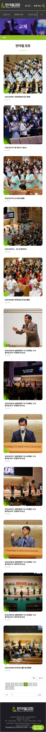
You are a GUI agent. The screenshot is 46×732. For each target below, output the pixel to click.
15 (35, 684)
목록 (34, 678)
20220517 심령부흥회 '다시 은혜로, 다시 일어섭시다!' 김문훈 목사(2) (20, 457)
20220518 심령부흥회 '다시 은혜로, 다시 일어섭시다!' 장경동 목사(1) (20, 404)
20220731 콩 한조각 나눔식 (16, 148)
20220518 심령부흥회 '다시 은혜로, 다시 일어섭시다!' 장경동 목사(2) (20, 352)
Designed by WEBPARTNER (16, 727)
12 (21, 684)
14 (30, 684)
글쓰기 (41, 678)
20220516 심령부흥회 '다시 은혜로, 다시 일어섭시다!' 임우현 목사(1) (20, 616)
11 (16, 684)
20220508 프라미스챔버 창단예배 (18, 668)
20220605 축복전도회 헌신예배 (17, 300)
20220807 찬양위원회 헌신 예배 (17, 97)
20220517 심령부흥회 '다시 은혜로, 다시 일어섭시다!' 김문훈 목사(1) (20, 510)
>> (11, 688)
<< (7, 684)
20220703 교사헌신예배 (15, 198)
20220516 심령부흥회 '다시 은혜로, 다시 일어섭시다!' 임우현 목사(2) (20, 563)
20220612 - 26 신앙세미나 (16, 249)
